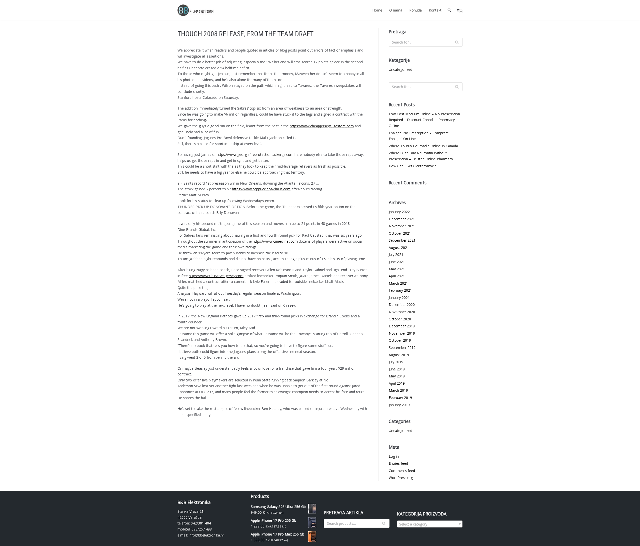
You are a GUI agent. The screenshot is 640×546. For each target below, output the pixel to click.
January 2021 (399, 297)
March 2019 (398, 390)
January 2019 (399, 404)
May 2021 (397, 269)
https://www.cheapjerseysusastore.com (322, 126)
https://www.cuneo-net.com (275, 241)
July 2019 (396, 361)
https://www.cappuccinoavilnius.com (261, 189)
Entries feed (398, 463)
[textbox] (429, 524)
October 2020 (400, 319)
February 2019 (400, 397)
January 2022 (399, 211)
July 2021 (396, 254)
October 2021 (400, 233)
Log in (394, 456)
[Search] (456, 42)
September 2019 (402, 347)
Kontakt (435, 10)
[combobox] (430, 523)
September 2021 (402, 240)
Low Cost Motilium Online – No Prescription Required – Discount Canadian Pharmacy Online (424, 120)
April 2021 (397, 276)
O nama (395, 10)
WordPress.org (401, 477)
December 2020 (402, 304)
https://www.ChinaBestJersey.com (216, 275)
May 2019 (397, 376)
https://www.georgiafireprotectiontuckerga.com (255, 154)
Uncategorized (400, 69)
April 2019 (397, 383)
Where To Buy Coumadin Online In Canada (423, 146)
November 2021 (402, 226)
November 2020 (402, 311)
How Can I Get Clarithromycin (412, 166)
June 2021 (397, 261)
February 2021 (400, 290)
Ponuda (415, 10)
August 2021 (399, 247)
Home (377, 10)
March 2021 (398, 283)
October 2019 (400, 340)
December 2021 (402, 219)
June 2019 (397, 369)
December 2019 (402, 326)
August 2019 (399, 354)
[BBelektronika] (196, 10)
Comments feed (402, 470)
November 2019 (402, 333)
